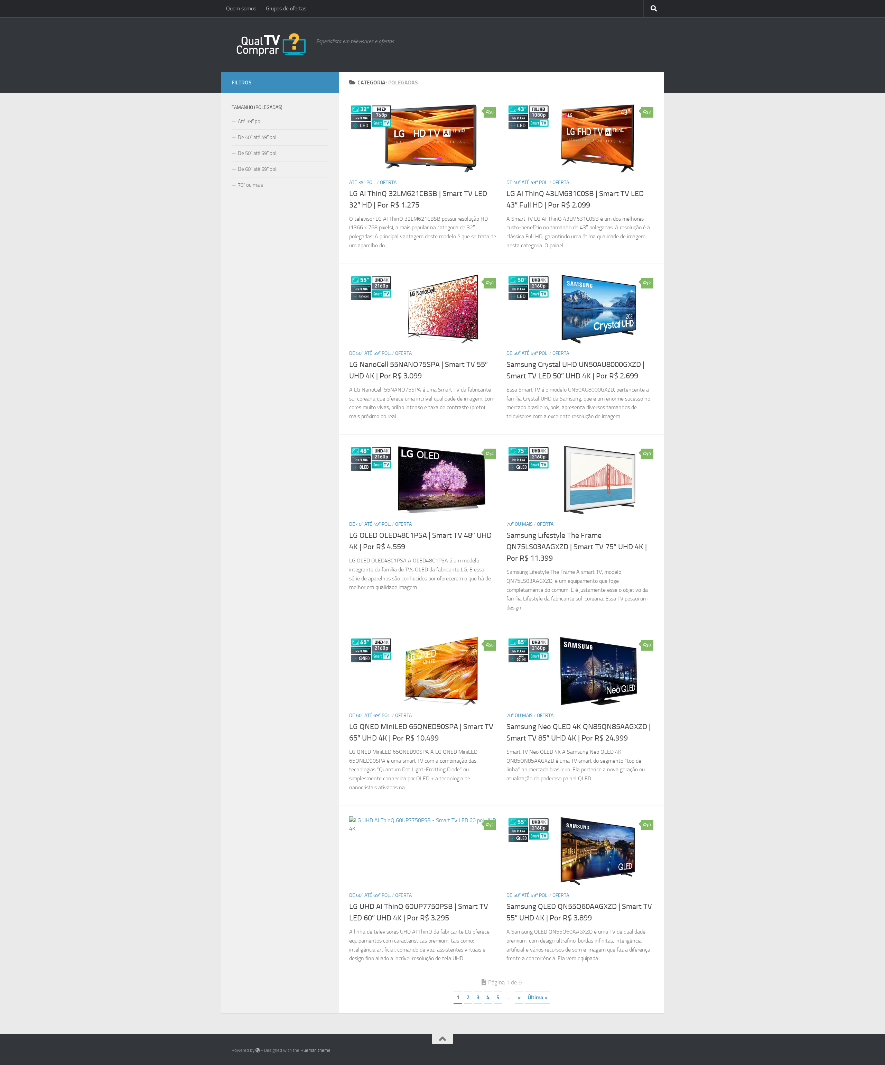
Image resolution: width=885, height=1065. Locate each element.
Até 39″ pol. (362, 182)
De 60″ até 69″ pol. (370, 715)
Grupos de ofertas (286, 8)
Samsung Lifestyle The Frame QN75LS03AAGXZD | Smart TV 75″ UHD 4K (576, 547)
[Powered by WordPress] (257, 1050)
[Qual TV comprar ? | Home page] (270, 44)
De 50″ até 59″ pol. (370, 353)
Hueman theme (315, 1050)
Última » (538, 997)
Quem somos (241, 8)
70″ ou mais (519, 524)
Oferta (388, 182)
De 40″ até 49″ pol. (527, 182)
